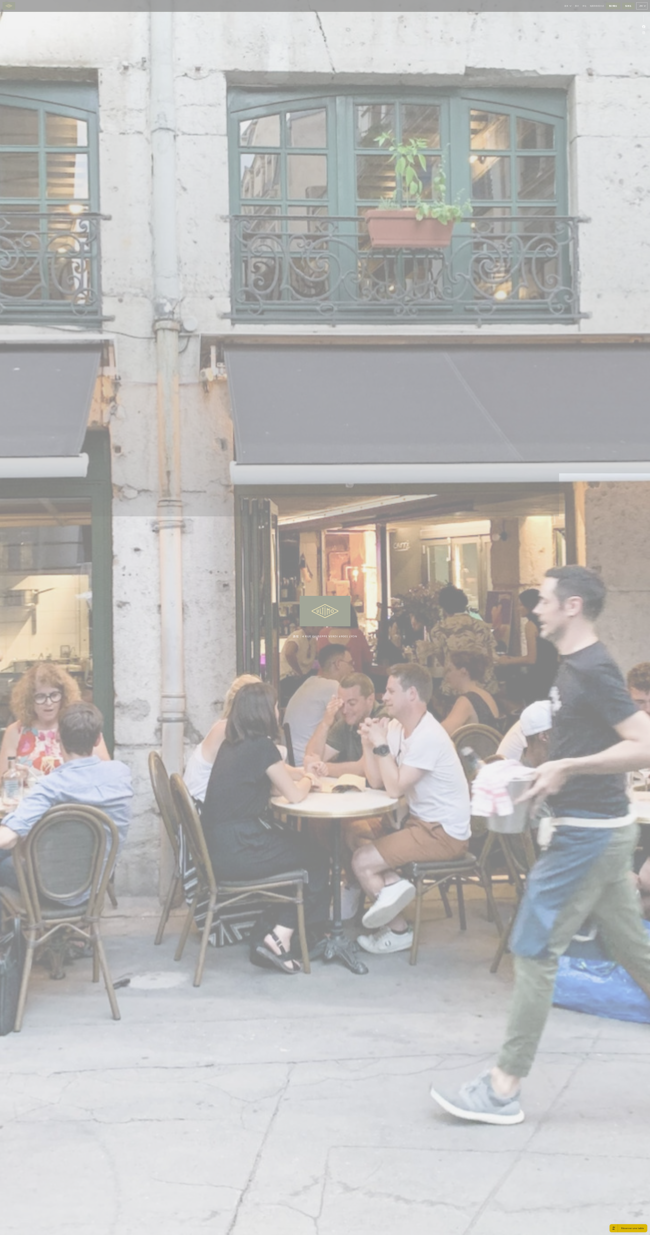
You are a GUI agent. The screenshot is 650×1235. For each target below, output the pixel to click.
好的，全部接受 (314, 623)
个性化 (341, 623)
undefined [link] (325, 635)
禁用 (330, 623)
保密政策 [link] (326, 630)
